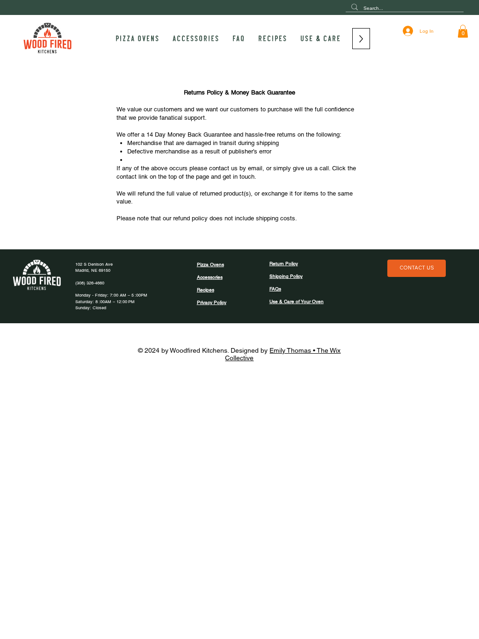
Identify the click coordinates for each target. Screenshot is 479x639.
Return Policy (283, 264)
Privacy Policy (211, 302)
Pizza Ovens (210, 264)
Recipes (205, 290)
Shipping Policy (286, 276)
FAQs (275, 289)
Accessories (210, 277)
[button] (462, 31)
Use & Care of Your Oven (296, 301)
